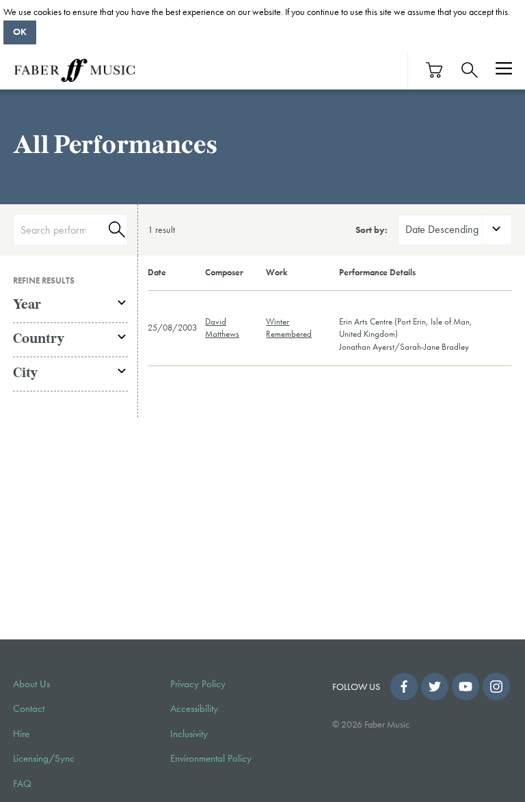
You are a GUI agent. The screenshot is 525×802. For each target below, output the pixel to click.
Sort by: (371, 229)
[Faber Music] (74, 70)
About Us (31, 684)
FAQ (22, 783)
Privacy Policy (198, 684)
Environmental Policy (211, 758)
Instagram (496, 686)
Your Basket (435, 70)
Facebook (404, 686)
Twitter (434, 686)
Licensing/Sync (44, 758)
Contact (28, 708)
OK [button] (20, 31)
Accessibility (194, 708)
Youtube (465, 686)
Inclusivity (189, 734)
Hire (21, 734)
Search (115, 230)
